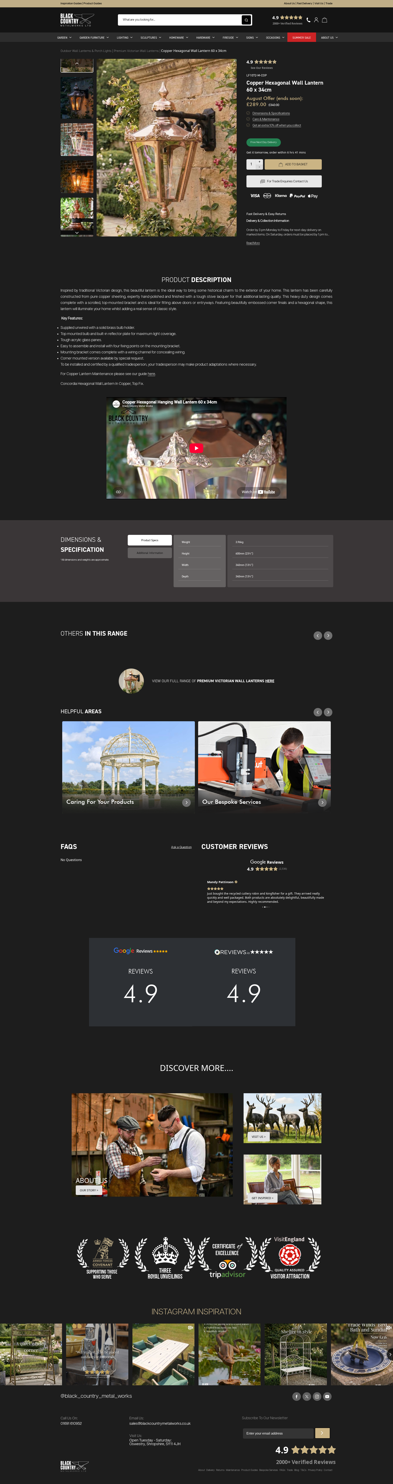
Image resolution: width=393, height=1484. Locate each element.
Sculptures (149, 37)
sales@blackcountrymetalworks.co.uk (160, 1424)
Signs (250, 37)
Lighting (122, 37)
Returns (220, 1470)
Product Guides (93, 3)
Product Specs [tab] (149, 540)
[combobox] (185, 20)
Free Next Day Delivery (264, 142)
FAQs (282, 1470)
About (201, 1470)
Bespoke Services (268, 1470)
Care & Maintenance (266, 119)
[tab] (150, 553)
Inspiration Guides (71, 3)
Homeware (176, 37)
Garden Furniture (92, 37)
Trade (328, 3)
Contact (328, 1470)
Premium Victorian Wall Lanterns (136, 51)
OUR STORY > (89, 1190)
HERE (269, 680)
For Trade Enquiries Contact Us (287, 181)
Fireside (228, 37)
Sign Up (322, 1433)
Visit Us (318, 3)
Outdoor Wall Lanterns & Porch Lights (86, 51)
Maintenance (233, 1470)
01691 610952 (71, 1424)
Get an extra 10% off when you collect (277, 125)
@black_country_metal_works (96, 1396)
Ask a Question (181, 847)
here (151, 374)
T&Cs (303, 1470)
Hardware (203, 37)
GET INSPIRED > (262, 1198)
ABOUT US (92, 1180)
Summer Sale (301, 37)
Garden (62, 37)
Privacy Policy (315, 1470)
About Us (289, 3)
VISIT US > (259, 1137)
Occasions (273, 37)
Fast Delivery (304, 3)
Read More (253, 243)
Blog (296, 1470)
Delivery (210, 1470)
